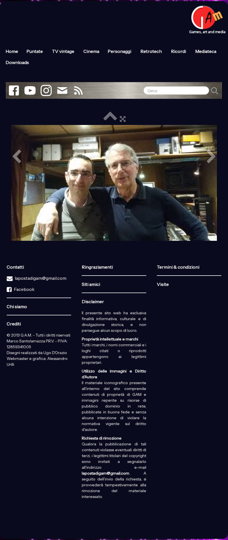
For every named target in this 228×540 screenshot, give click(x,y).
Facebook (24, 289)
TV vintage (63, 51)
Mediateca (206, 51)
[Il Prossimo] (211, 157)
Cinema (91, 51)
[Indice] (110, 119)
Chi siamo (17, 306)
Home (12, 51)
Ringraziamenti (97, 267)
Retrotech (151, 51)
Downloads (17, 62)
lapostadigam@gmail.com (40, 278)
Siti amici (91, 284)
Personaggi (120, 51)
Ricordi (179, 51)
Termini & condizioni (178, 267)
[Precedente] (16, 157)
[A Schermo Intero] (123, 119)
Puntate (35, 51)
